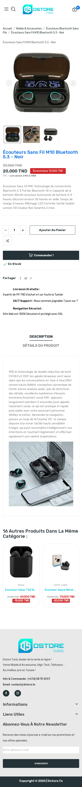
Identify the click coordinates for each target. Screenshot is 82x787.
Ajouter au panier (52, 230)
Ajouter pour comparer (7, 240)
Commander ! (44, 255)
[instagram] (17, 693)
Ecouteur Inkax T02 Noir (21, 590)
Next (73, 83)
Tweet (25, 278)
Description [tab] (41, 336)
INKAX (21, 585)
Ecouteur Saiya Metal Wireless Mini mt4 (61, 590)
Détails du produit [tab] (41, 345)
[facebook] (6, 693)
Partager (20, 278)
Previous (9, 83)
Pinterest (31, 278)
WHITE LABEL (61, 585)
